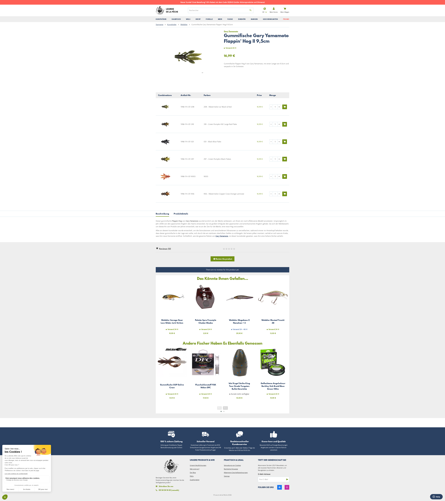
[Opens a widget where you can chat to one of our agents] (436, 497)
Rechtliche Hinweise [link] (231, 469)
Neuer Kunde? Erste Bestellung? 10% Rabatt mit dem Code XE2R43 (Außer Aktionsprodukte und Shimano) (171, 2)
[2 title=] (226, 249)
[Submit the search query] (250, 10)
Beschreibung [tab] (162, 213)
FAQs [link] (192, 476)
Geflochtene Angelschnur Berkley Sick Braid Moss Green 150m (273, 375)
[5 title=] (234, 249)
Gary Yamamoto (222, 236)
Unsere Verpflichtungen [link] (198, 465)
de (263, 12)
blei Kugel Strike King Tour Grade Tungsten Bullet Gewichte (239, 375)
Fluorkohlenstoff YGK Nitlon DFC (206, 375)
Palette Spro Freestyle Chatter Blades (206, 310)
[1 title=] (223, 249)
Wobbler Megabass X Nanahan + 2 (239, 310)
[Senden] (287, 479)
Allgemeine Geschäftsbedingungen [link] (236, 473)
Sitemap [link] (227, 476)
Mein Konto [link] (274, 12)
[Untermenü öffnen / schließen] (161, 19)
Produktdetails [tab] (181, 213)
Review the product (222, 258)
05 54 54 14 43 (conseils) (169, 490)
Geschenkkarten (270, 19)
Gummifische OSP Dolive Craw (172, 375)
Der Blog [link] (193, 473)
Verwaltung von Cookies (232, 465)
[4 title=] (231, 249)
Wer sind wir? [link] (194, 469)
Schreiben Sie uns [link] (166, 486)
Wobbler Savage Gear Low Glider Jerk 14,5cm (172, 310)
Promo (286, 19)
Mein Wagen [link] (284, 12)
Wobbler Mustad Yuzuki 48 (273, 310)
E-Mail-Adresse (264, 474)
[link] (279, 487)
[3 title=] (229, 249)
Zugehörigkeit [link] (194, 480)
